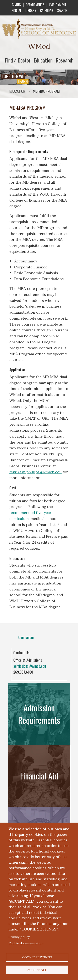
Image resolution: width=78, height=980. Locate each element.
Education (43, 60)
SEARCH (62, 10)
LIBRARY (30, 10)
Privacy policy (19, 937)
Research (64, 60)
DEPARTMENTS (35, 4)
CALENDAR (46, 10)
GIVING (16, 4)
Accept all (37, 970)
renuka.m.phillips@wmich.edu (35, 472)
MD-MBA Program (46, 91)
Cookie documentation (26, 943)
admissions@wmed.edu (29, 666)
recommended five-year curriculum (30, 516)
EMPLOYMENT (57, 4)
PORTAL (16, 10)
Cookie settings (37, 957)
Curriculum (26, 637)
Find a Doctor (18, 60)
